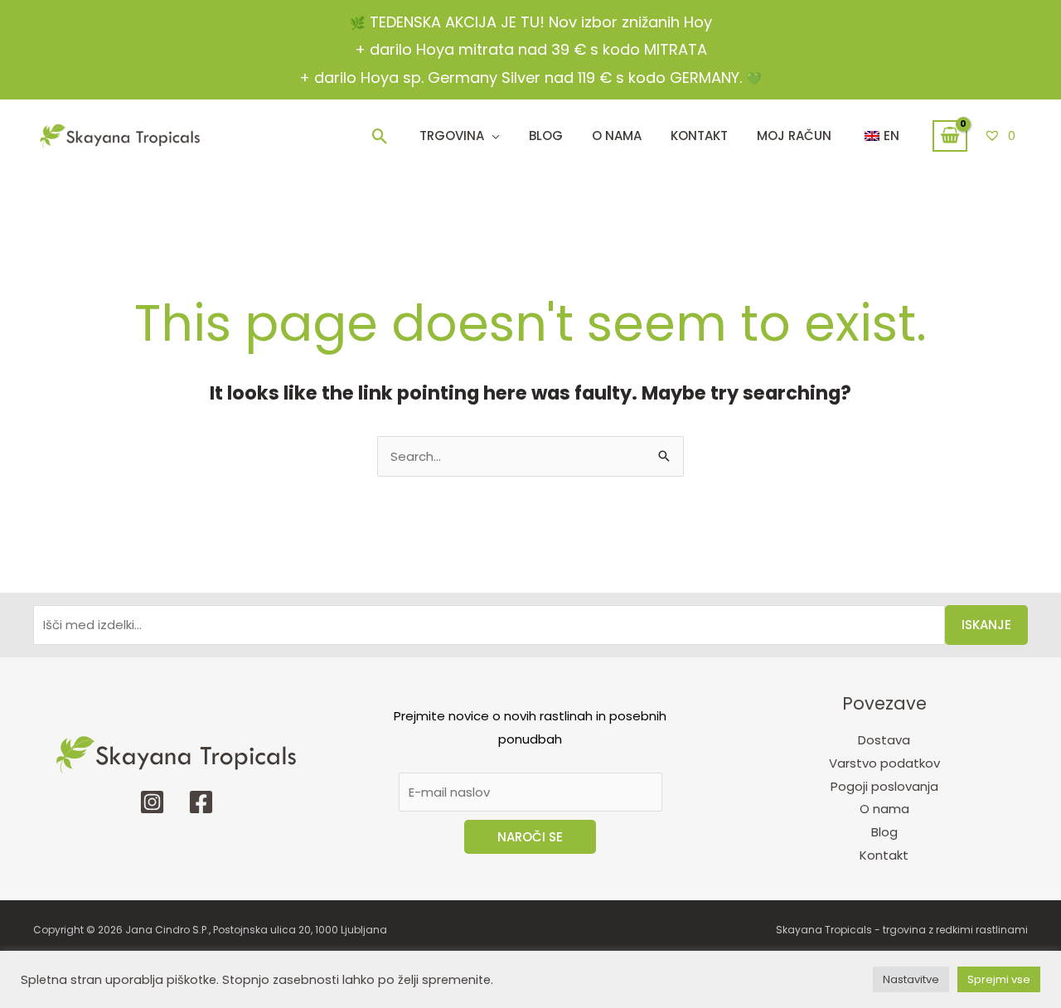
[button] (380, 136)
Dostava (884, 740)
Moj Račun (794, 135)
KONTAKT (699, 135)
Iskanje (986, 624)
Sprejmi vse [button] (998, 979)
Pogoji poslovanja (884, 786)
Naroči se (530, 837)
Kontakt (884, 855)
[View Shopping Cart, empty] (950, 136)
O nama (884, 808)
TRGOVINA (451, 135)
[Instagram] (152, 802)
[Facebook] (201, 802)
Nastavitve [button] (911, 979)
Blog (546, 135)
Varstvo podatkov (884, 763)
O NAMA (617, 135)
